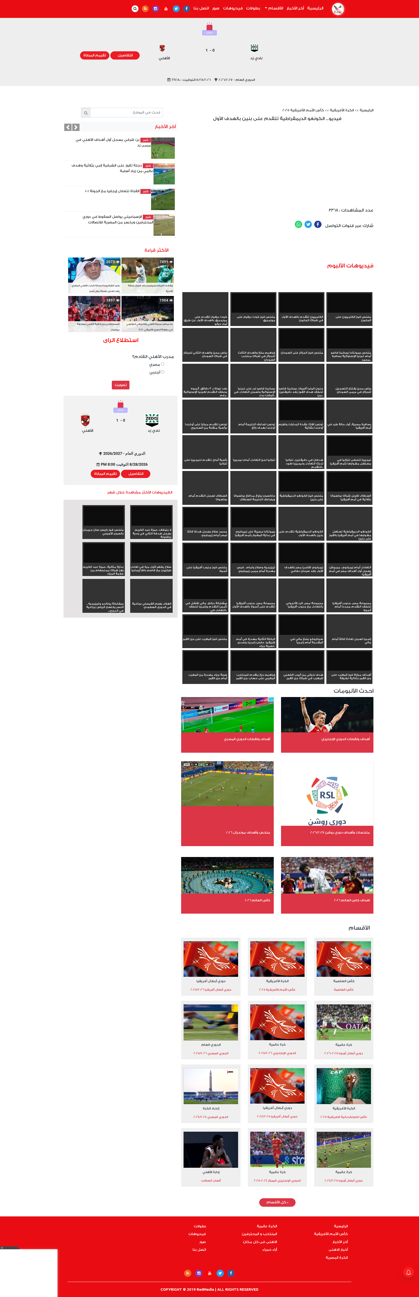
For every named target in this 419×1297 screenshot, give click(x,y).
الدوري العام (211, 1045)
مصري (155, 365)
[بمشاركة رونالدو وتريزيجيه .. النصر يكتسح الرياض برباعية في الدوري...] (104, 598)
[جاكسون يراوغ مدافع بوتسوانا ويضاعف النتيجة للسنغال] (253, 491)
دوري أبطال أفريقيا (211, 981)
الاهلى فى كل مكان (260, 1242)
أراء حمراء (269, 1250)
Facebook (318, 224)
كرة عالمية (343, 1045)
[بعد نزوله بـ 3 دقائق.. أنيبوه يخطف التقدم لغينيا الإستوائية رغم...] (205, 383)
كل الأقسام (277, 1202)
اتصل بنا (201, 8)
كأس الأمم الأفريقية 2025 (303, 110)
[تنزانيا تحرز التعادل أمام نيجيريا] (253, 455)
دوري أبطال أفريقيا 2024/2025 (277, 1116)
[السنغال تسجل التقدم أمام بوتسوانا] (205, 491)
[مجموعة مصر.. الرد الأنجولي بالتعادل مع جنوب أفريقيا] (301, 598)
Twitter (308, 224)
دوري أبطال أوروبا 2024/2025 (344, 1180)
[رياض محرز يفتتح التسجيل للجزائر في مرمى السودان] (349, 383)
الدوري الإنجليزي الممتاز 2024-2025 (277, 1180)
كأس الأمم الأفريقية (331, 1234)
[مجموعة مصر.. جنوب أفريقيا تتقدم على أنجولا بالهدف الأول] (253, 598)
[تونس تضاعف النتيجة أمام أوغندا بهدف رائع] (253, 419)
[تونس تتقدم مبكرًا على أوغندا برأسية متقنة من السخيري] (205, 419)
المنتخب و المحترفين (259, 1234)
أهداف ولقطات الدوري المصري (247, 739)
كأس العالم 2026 (257, 900)
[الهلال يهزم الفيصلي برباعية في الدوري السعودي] (151, 598)
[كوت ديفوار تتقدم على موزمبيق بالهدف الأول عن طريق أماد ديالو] (205, 312)
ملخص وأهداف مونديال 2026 (248, 832)
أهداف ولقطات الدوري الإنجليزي (345, 739)
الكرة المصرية (337, 1258)
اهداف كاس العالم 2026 (352, 900)
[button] (68, 127)
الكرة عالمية (267, 1226)
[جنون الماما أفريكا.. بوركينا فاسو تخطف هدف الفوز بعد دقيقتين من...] (301, 383)
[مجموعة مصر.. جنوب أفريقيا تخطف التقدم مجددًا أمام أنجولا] (349, 598)
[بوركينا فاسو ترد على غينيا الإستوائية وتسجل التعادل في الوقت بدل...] (253, 383)
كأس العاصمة (344, 981)
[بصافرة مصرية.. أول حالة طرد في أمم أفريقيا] (349, 419)
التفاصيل (125, 55)
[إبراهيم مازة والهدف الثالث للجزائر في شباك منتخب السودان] (253, 347)
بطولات (253, 8)
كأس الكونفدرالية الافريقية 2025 (344, 1117)
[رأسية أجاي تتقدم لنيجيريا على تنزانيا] (205, 455)
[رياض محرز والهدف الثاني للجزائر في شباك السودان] (205, 347)
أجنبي (155, 372)
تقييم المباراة (94, 55)
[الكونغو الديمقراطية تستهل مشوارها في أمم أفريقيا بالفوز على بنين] (349, 526)
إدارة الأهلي (210, 1172)
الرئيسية (314, 8)
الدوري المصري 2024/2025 (210, 1117)
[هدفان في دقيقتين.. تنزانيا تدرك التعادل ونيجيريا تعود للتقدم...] (301, 455)
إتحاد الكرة (211, 1108)
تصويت (121, 385)
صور (215, 8)
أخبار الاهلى (338, 1250)
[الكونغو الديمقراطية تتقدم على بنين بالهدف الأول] (301, 526)
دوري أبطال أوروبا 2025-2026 (343, 1053)
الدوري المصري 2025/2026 (210, 1053)
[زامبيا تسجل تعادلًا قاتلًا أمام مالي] (349, 634)
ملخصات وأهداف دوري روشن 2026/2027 (340, 832)
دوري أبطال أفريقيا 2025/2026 (211, 989)
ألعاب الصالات (211, 1180)
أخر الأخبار (295, 8)
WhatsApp (298, 224)
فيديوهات (233, 8)
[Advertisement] (285, 247)
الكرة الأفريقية (342, 110)
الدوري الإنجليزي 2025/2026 (277, 1053)
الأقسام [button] (275, 8)
